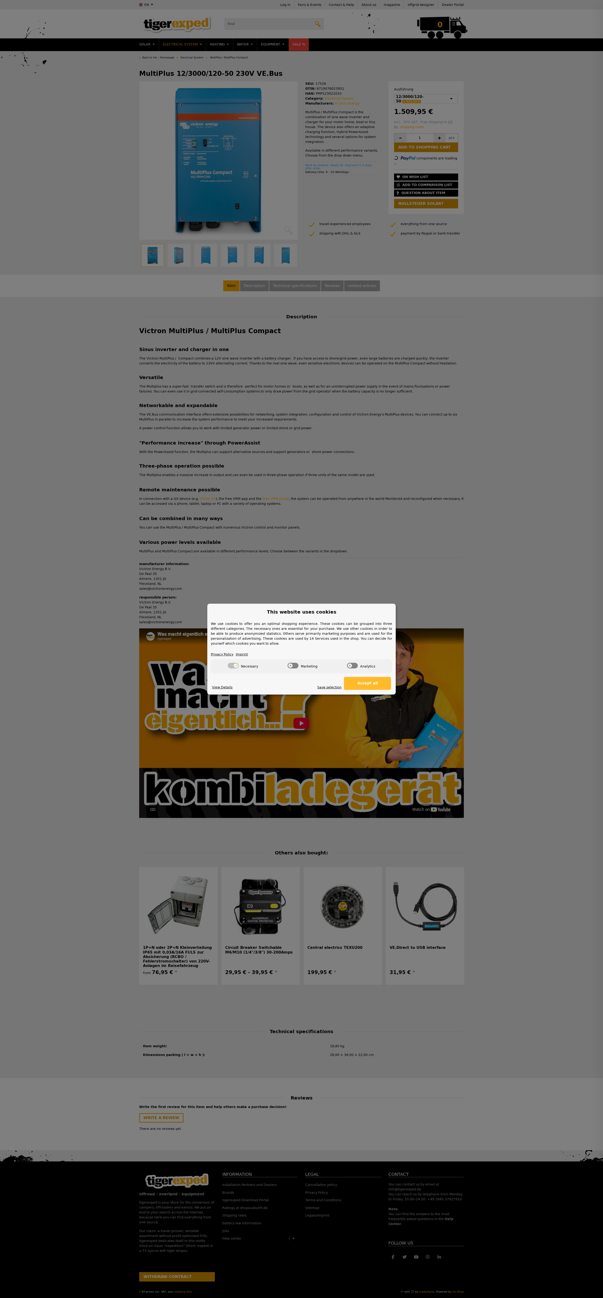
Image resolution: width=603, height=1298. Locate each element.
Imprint (242, 654)
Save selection (329, 687)
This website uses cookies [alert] (301, 612)
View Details (222, 687)
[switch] (233, 665)
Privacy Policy (222, 654)
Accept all (367, 683)
